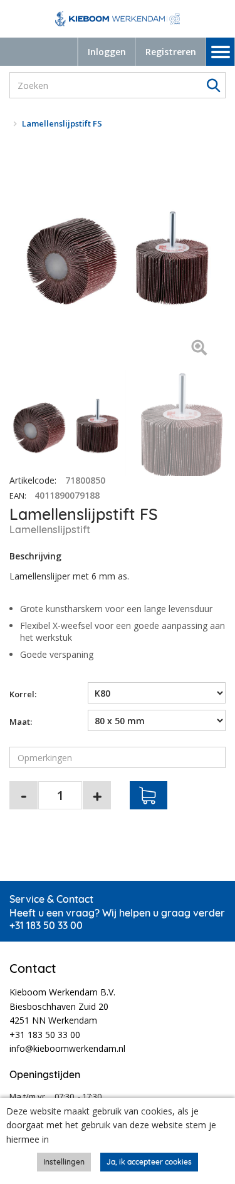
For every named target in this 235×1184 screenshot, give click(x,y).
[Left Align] (199, 348)
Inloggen (107, 52)
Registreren (170, 52)
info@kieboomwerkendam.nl (67, 1048)
